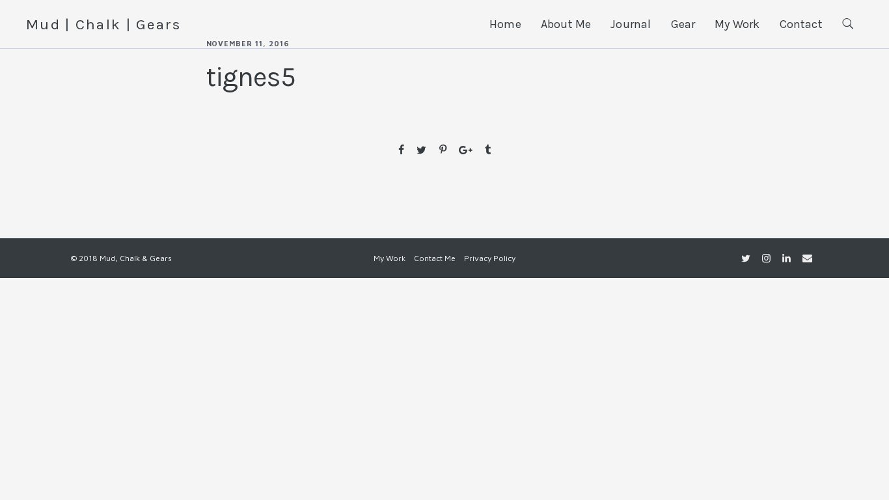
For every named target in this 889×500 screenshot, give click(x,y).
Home (505, 24)
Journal (630, 24)
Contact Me (435, 258)
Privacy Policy (489, 258)
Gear (683, 24)
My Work (737, 24)
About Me (566, 24)
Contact (801, 24)
